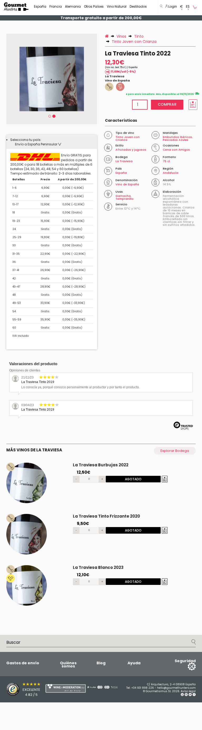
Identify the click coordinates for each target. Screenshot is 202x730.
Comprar (167, 104)
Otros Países (94, 6)
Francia (55, 6)
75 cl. (167, 161)
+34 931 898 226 (142, 688)
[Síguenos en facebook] (194, 695)
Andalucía (170, 173)
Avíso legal (188, 691)
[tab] (51, 142)
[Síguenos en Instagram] (186, 695)
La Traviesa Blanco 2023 (98, 567)
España (40, 6)
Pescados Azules (175, 140)
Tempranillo (124, 199)
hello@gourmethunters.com (176, 688)
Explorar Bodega (174, 450)
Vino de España (117, 80)
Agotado (133, 479)
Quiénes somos (68, 664)
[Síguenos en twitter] (190, 695)
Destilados (138, 6)
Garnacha (123, 196)
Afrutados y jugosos (130, 149)
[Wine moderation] (55, 688)
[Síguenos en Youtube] (182, 695)
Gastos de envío (22, 663)
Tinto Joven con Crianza (127, 138)
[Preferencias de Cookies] (185, 666)
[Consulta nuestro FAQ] (98, 687)
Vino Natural (117, 6)
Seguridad (185, 660)
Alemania (73, 6)
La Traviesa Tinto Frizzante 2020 (106, 516)
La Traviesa (114, 76)
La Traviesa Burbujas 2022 (100, 465)
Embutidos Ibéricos (177, 137)
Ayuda (134, 663)
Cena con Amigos (176, 149)
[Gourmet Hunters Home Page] (16, 6)
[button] (181, 7)
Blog (101, 663)
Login (172, 6)
